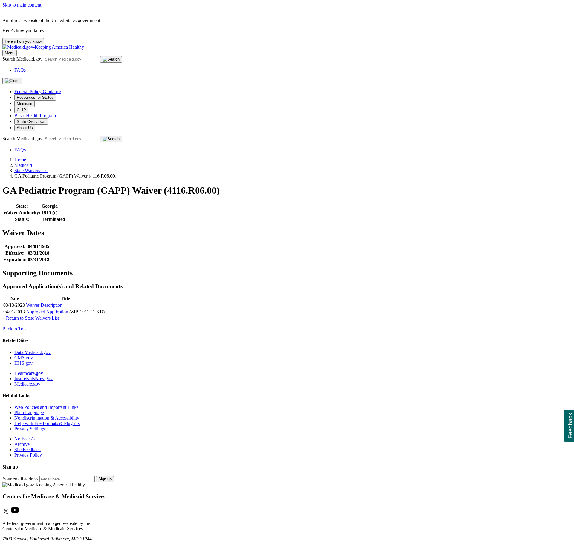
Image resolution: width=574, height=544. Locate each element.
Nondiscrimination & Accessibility (46, 417)
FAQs (20, 70)
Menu (9, 53)
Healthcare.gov (28, 373)
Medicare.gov (27, 383)
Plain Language (29, 412)
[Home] (43, 47)
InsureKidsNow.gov (33, 378)
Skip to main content (21, 4)
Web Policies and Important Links (46, 407)
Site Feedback (27, 449)
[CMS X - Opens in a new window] (6, 513)
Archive (22, 444)
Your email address (20, 478)
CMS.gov (23, 357)
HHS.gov (23, 363)
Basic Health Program (35, 115)
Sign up (105, 479)
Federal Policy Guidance (37, 91)
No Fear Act (26, 438)
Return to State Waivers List (30, 317)
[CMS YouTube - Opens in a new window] (15, 513)
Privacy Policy (28, 454)
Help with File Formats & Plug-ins (47, 423)
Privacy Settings (29, 428)
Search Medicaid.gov (23, 58)
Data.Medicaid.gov (32, 352)
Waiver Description (44, 305)
